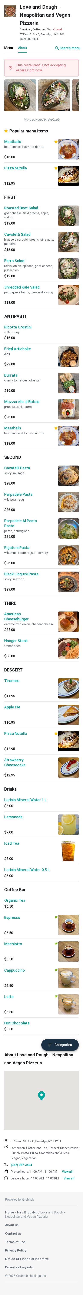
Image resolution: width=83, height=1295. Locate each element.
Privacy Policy (15, 1250)
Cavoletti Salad (17, 234)
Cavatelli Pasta (17, 468)
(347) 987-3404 (29, 39)
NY (19, 1212)
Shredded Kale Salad (22, 287)
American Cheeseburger (16, 616)
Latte (9, 996)
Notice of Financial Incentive (27, 1259)
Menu (8, 48)
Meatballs (12, 141)
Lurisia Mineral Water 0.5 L (27, 869)
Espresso (12, 917)
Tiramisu (11, 680)
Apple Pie (12, 707)
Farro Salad (14, 261)
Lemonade (13, 817)
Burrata (10, 375)
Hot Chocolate (17, 1023)
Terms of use (15, 1242)
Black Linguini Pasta (21, 574)
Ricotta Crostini (17, 327)
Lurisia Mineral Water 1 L (25, 800)
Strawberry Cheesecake (15, 762)
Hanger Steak (16, 641)
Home (9, 1212)
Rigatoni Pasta (16, 547)
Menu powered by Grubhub (41, 119)
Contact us (13, 1233)
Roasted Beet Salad (21, 208)
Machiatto (13, 944)
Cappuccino (14, 970)
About (22, 48)
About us (12, 1225)
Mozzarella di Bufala (21, 401)
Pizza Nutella (15, 168)
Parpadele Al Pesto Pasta (20, 523)
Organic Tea (14, 900)
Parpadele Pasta (18, 494)
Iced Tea (11, 843)
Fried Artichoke (17, 349)
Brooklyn (30, 1212)
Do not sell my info (19, 1267)
